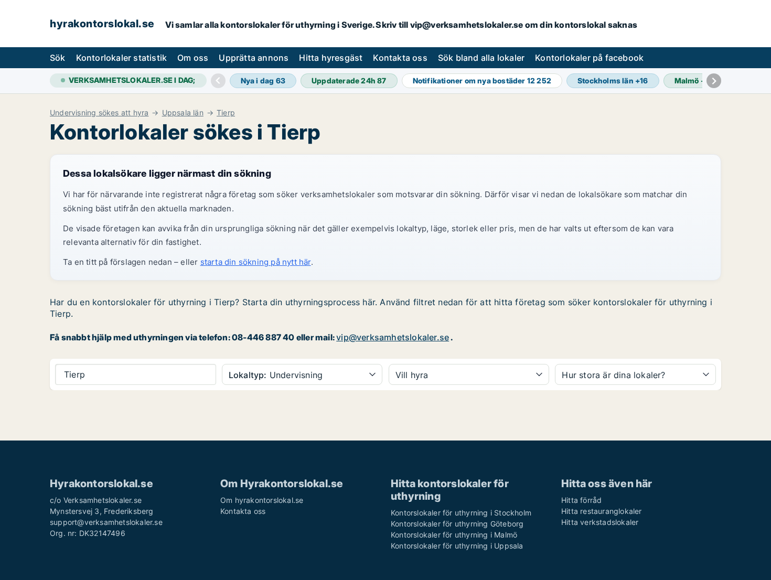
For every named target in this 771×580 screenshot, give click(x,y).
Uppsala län (183, 113)
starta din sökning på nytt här (255, 262)
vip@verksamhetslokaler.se (392, 337)
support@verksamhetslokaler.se (106, 522)
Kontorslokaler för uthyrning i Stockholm (461, 512)
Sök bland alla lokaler (481, 57)
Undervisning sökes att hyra (99, 113)
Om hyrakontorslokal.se (261, 500)
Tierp (226, 113)
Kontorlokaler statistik (121, 57)
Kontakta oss (400, 57)
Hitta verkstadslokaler (599, 522)
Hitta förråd (581, 500)
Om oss (192, 57)
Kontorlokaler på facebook (589, 57)
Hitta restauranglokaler (601, 511)
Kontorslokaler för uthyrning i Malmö (454, 534)
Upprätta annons (253, 57)
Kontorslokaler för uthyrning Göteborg (457, 523)
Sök (58, 57)
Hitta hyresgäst (330, 57)
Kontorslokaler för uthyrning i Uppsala (457, 545)
